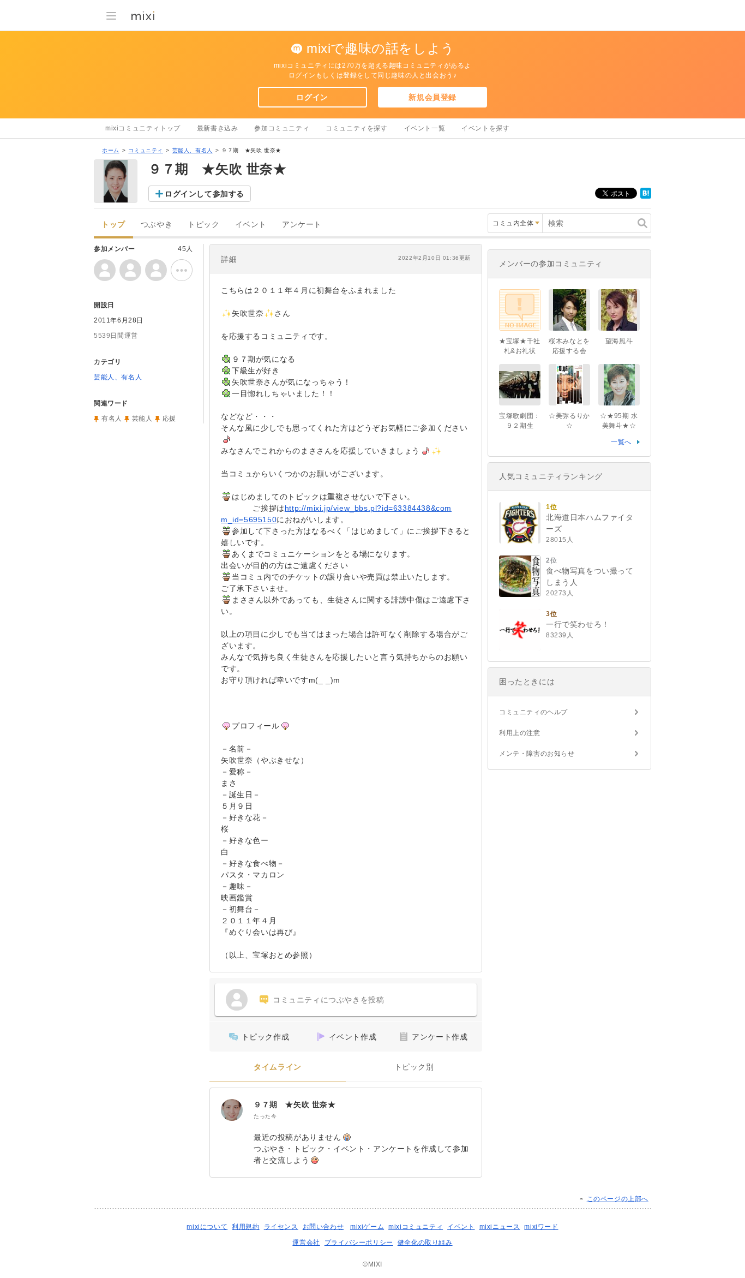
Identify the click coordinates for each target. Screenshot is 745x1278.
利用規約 (245, 1227)
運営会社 (306, 1242)
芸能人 (142, 418)
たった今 (265, 1116)
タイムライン (278, 1067)
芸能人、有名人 (192, 150)
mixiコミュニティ (415, 1227)
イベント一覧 (425, 128)
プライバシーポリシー (359, 1242)
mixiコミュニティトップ (143, 128)
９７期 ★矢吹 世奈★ (295, 1104)
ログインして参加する (204, 193)
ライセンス (281, 1227)
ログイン (312, 97)
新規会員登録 (432, 97)
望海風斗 (619, 341)
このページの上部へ (617, 1199)
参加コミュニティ (281, 128)
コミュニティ (145, 150)
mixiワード (541, 1227)
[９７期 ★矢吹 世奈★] (232, 1110)
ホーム (110, 150)
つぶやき (156, 224)
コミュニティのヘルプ (533, 712)
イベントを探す (485, 128)
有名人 (111, 418)
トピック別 (414, 1067)
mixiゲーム (367, 1227)
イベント (251, 224)
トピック (203, 224)
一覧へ (621, 442)
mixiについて (207, 1227)
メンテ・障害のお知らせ (537, 753)
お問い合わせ (323, 1227)
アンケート (302, 224)
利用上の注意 (519, 733)
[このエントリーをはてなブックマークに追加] (645, 196)
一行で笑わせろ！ (578, 624)
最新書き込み (217, 128)
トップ (113, 224)
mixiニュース (499, 1227)
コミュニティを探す (356, 128)
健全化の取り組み (425, 1242)
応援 (169, 418)
